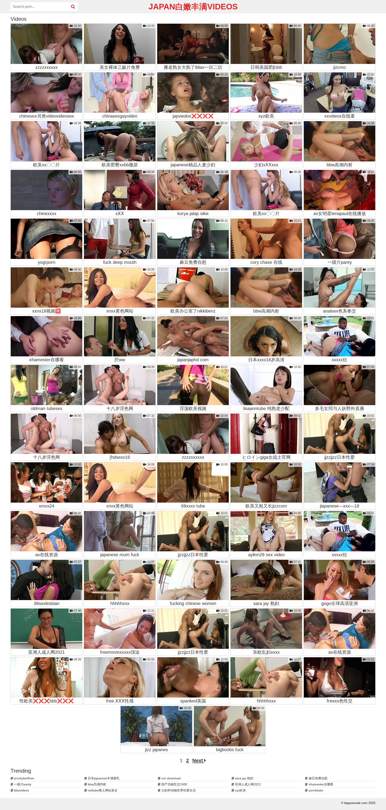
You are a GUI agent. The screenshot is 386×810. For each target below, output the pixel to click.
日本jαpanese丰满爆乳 (103, 778)
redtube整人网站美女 (102, 790)
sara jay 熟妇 (243, 778)
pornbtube (315, 790)
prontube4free (23, 778)
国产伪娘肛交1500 (173, 784)
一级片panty (22, 784)
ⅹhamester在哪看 (320, 784)
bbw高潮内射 (96, 784)
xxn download (170, 778)
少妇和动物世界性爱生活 (178, 790)
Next (198, 760)
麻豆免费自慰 (317, 778)
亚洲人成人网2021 (247, 784)
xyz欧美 (240, 790)
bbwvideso (21, 790)
